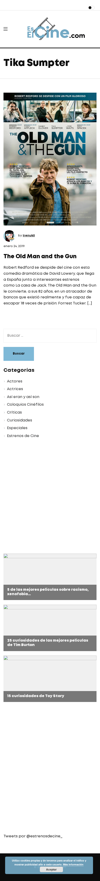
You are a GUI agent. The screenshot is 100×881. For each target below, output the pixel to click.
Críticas (14, 412)
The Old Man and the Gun (40, 256)
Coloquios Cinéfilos (25, 404)
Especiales (17, 428)
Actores (14, 381)
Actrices (15, 389)
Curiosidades (19, 420)
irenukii (29, 235)
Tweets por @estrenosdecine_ (32, 836)
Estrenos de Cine (23, 436)
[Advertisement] (50, 497)
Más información (73, 864)
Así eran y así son (23, 397)
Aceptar (51, 869)
